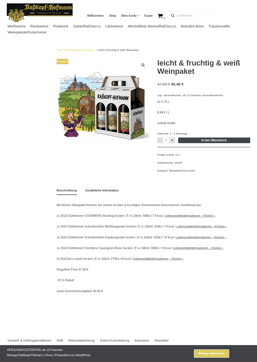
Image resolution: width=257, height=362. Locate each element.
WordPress (83, 355)
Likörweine (114, 26)
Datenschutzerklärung (114, 340)
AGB (60, 340)
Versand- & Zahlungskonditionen (29, 340)
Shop (112, 15)
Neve (49, 355)
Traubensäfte (219, 26)
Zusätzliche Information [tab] (102, 190)
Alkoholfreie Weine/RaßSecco (152, 26)
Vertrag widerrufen (211, 353)
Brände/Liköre (192, 26)
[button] (138, 15)
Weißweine (17, 26)
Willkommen (95, 15)
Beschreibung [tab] (67, 190)
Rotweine (60, 26)
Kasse (148, 15)
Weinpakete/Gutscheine (27, 32)
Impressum (142, 340)
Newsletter (161, 340)
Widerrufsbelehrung (81, 340)
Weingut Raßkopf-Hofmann (25, 355)
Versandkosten (172, 95)
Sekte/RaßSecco (87, 26)
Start (59, 49)
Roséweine (39, 26)
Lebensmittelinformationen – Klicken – (190, 215)
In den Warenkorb (214, 140)
